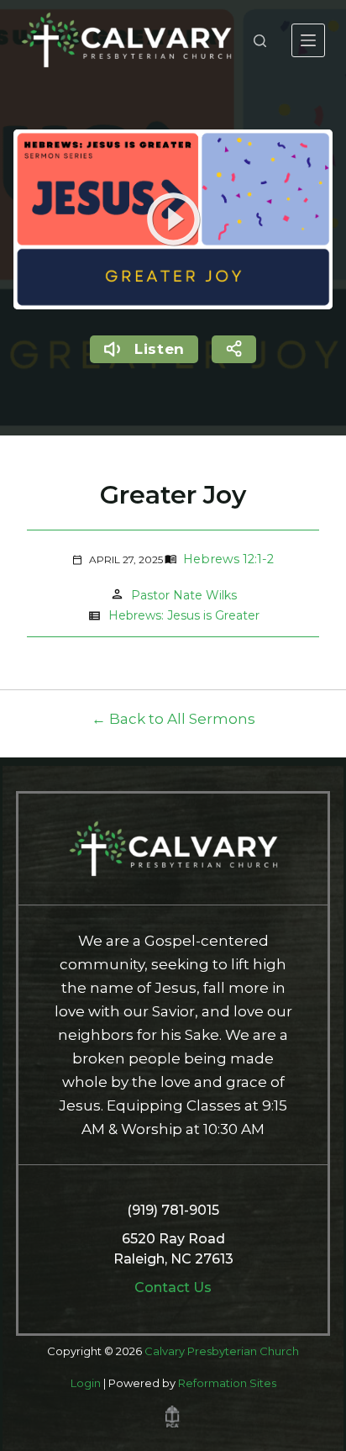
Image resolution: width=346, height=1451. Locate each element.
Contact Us (173, 1287)
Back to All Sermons (182, 718)
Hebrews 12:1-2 (228, 559)
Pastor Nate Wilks (184, 595)
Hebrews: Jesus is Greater (184, 615)
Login (86, 1383)
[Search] (260, 40)
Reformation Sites (227, 1383)
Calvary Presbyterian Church (221, 1351)
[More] (308, 40)
